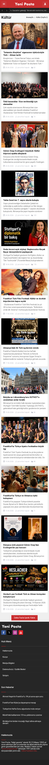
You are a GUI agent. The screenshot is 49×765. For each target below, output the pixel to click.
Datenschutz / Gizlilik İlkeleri (14, 669)
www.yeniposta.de (9, 749)
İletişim (6, 675)
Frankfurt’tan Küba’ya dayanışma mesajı (19, 703)
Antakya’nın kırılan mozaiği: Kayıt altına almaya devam (22, 722)
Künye (5, 657)
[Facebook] (3, 632)
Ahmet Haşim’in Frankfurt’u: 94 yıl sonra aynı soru (23, 696)
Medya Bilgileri (9, 663)
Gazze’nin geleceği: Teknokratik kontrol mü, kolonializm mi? (30, 10)
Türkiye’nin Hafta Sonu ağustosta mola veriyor (22, 709)
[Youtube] (21, 632)
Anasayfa (29, 17)
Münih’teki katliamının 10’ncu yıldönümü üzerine (22, 715)
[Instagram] (15, 632)
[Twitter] (9, 632)
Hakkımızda (7, 651)
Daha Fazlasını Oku (29, 751)
